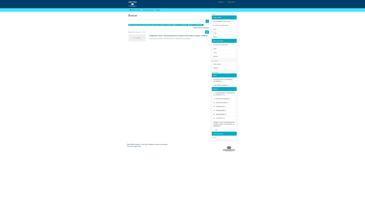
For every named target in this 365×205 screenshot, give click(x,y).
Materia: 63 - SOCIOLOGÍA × (181, 25)
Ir (207, 21)
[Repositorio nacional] (229, 148)
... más (215, 130)
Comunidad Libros (148, 10)
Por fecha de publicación (220, 25)
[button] (221, 2)
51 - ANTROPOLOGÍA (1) (221, 103)
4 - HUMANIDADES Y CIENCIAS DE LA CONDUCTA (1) (224, 94)
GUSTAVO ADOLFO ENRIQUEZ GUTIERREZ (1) (223, 80)
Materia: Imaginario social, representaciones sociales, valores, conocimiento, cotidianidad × (151, 25)
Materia (215, 37)
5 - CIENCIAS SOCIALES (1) (222, 99)
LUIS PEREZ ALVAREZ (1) (221, 85)
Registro (215, 68)
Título (215, 33)
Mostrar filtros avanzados (201, 28)
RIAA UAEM (130, 144)
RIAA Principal (136, 10)
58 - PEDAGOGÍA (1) (219, 106)
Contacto (129, 146)
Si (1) (215, 137)
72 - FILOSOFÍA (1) (219, 118)
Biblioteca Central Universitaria (158, 144)
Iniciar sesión (217, 64)
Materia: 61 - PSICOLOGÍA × (196, 25)
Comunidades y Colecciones (221, 21)
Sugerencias (137, 146)
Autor (215, 29)
